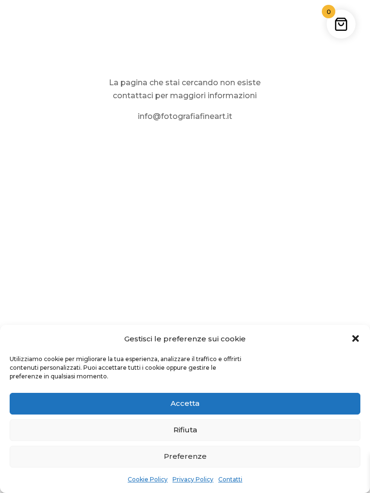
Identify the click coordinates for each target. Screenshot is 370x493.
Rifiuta (185, 429)
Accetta (185, 403)
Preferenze (185, 456)
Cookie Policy (148, 479)
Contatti (230, 479)
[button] (355, 338)
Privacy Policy (192, 479)
